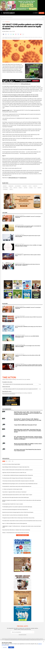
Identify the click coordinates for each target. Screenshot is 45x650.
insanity (39, 37)
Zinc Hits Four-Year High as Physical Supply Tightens (11, 464)
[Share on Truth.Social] (18, 34)
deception (26, 37)
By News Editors (5, 31)
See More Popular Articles (22, 535)
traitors (18, 38)
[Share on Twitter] (8, 34)
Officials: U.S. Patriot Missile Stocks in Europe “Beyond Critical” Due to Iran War (15, 532)
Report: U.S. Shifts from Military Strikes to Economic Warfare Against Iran (14, 523)
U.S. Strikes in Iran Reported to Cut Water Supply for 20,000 (12, 489)
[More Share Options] (23, 34)
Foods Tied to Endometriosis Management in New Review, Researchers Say (15, 509)
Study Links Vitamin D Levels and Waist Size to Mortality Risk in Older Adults (15, 515)
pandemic (11, 38)
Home (3, 21)
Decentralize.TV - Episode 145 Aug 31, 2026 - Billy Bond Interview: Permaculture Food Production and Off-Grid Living (27, 419)
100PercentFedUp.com (25, 83)
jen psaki (25, 187)
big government (15, 37)
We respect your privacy (22, 634)
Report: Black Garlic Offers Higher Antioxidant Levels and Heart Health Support (15, 497)
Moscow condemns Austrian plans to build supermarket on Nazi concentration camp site (17, 469)
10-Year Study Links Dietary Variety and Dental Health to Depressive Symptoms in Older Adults (18, 480)
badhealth (6, 37)
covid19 (23, 37)
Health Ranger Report (6, 409)
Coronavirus (7, 21)
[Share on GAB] (13, 34)
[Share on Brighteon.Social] (3, 34)
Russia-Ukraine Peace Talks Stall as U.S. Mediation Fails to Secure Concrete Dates (16, 529)
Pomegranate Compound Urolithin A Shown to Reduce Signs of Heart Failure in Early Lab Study (18, 517)
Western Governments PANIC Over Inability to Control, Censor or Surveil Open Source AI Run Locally (28, 444)
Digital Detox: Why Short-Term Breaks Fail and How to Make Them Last (14, 472)
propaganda (15, 38)
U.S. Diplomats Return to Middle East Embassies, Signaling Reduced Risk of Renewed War (17, 475)
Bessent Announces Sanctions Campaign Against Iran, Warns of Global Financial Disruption (17, 512)
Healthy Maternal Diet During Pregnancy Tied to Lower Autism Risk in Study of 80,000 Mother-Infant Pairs (19, 483)
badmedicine (10, 37)
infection (36, 37)
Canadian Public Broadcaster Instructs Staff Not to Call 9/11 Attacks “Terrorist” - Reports (17, 494)
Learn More (5, 647)
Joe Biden (6, 38)
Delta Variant (30, 37)
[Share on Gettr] (21, 34)
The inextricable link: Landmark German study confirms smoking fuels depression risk (16, 486)
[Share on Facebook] (6, 34)
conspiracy (20, 37)
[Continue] (33, 632)
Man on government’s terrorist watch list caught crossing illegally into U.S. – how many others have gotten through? (28, 226)
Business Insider (5, 110)
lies (8, 38)
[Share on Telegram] (11, 34)
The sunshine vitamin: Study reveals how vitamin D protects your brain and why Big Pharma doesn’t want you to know (22, 520)
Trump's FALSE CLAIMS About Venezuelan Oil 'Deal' (25, 424)
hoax (34, 37)
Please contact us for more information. (8, 393)
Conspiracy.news (23, 177)
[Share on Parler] (16, 34)
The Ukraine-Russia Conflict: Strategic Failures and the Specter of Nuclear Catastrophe (16, 478)
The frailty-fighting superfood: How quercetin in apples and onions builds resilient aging (17, 506)
